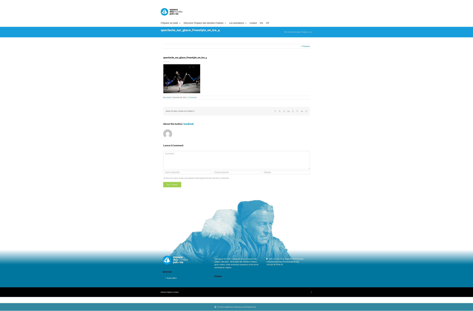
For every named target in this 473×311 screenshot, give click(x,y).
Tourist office (172, 278)
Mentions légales (166, 292)
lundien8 (168, 97)
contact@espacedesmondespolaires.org (282, 262)
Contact (175, 292)
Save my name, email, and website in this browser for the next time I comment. (197, 178)
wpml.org (237, 307)
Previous (306, 46)
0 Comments (192, 97)
